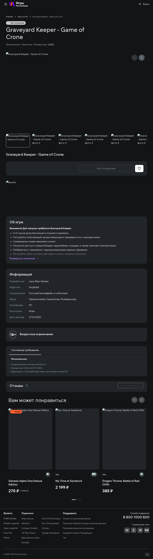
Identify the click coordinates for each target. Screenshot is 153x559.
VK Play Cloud (28, 533)
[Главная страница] (18, 4)
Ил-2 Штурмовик (50, 523)
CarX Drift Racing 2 (51, 518)
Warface (26, 523)
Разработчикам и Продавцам (77, 533)
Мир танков (27, 518)
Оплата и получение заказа (77, 518)
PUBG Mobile (10, 518)
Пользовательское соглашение (78, 528)
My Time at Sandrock (68, 481)
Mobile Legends (11, 523)
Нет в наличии (106, 168)
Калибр (25, 542)
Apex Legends (11, 528)
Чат (64, 537)
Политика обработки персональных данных (84, 523)
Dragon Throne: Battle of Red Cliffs (120, 482)
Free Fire (8, 533)
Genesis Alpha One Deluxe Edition (25, 482)
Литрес (45, 528)
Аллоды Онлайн (30, 528)
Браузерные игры (30, 537)
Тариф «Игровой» (50, 533)
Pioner (7, 537)
